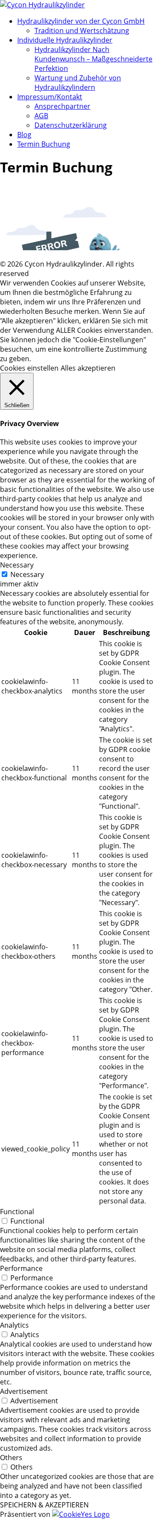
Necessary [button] (17, 565)
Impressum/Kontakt (49, 96)
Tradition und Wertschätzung (81, 30)
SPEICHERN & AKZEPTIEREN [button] (44, 1505)
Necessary (27, 574)
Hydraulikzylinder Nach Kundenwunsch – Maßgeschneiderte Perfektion (93, 59)
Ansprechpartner (62, 106)
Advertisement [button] (24, 1391)
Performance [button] (21, 1268)
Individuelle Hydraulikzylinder (64, 40)
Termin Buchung (43, 144)
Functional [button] (17, 1211)
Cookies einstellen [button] (29, 368)
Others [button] (11, 1457)
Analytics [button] (14, 1325)
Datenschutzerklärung (70, 125)
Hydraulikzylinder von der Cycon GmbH (81, 21)
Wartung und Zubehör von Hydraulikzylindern (77, 82)
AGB (41, 115)
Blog (24, 134)
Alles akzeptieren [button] (88, 368)
